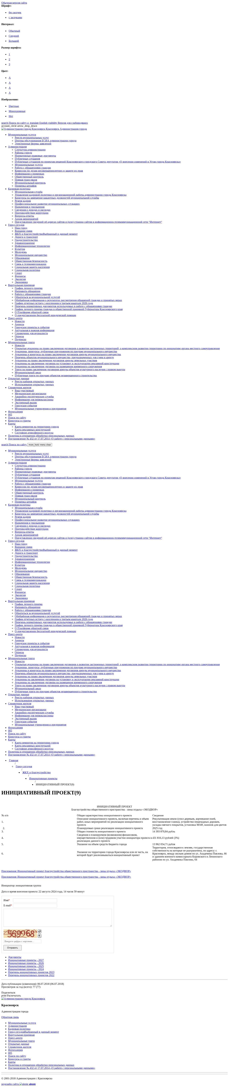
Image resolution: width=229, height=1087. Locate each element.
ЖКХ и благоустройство (36, 772)
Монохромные (17, 111)
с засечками (15, 17)
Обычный (14, 30)
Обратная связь (10, 1017)
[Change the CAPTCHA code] (39, 931)
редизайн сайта (18, 1084)
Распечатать (11, 995)
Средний (14, 35)
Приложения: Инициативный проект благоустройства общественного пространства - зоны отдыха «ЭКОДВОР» (66, 871)
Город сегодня (24, 766)
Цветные (14, 106)
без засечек (15, 12)
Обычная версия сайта (14, 2)
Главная (13, 760)
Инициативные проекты (43, 778)
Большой (14, 40)
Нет (11, 116)
